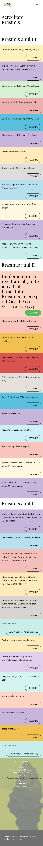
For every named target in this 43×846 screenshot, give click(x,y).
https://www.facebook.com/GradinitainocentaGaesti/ (21, 778)
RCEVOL (12, 839)
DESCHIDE (33, 58)
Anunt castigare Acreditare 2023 (23, 632)
